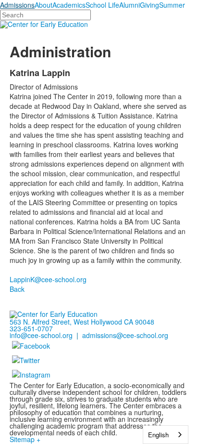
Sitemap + (25, 439)
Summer (172, 5)
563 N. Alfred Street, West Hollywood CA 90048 (82, 321)
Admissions (17, 5)
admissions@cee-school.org (125, 335)
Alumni (129, 5)
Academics (69, 5)
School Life (102, 5)
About (43, 5)
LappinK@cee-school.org (48, 279)
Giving (149, 5)
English (158, 434)
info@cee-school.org (41, 335)
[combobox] (165, 434)
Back (17, 289)
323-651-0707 (31, 328)
